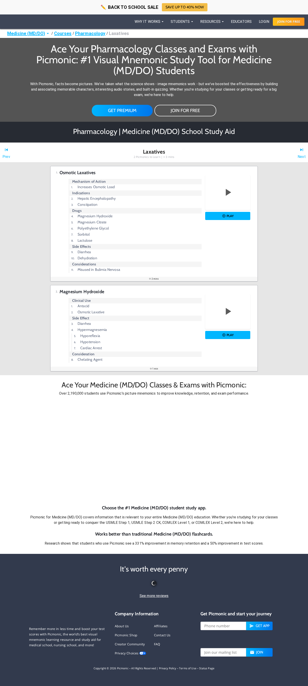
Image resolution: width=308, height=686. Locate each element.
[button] (154, 450)
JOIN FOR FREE (185, 110)
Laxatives (119, 33)
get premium (122, 110)
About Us (122, 626)
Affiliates (161, 626)
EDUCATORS (241, 21)
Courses (63, 33)
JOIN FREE (288, 21)
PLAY (230, 216)
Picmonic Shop (126, 635)
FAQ (157, 644)
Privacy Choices (127, 653)
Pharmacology (90, 33)
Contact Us (162, 635)
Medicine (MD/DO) (26, 33)
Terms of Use (187, 668)
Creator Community (130, 644)
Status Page (206, 668)
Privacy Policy (167, 668)
